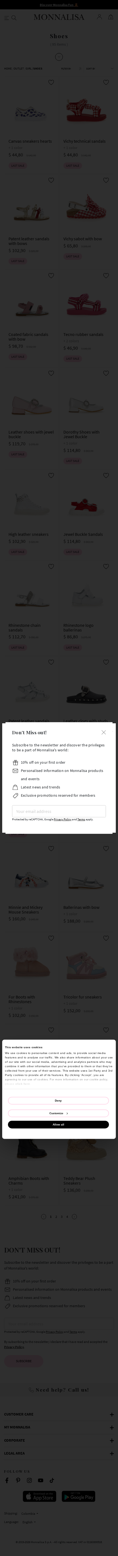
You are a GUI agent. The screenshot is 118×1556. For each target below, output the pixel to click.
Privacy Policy (62, 819)
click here (22, 1083)
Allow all (58, 1124)
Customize (56, 1113)
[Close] (104, 731)
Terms (81, 819)
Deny (58, 1100)
